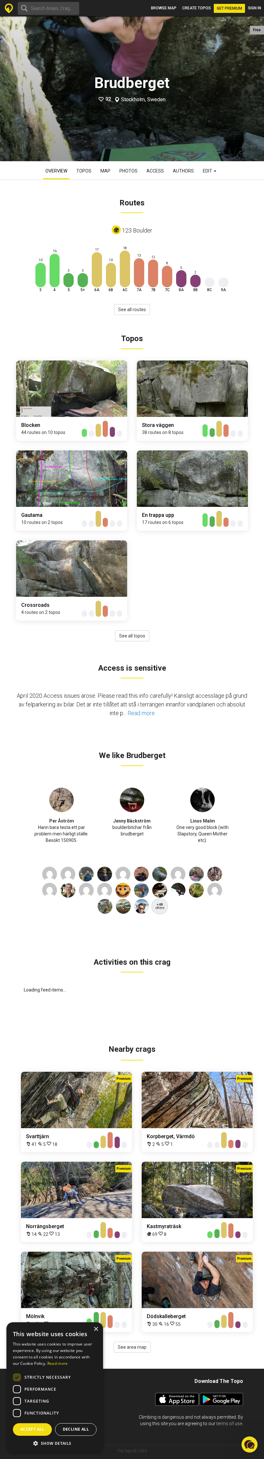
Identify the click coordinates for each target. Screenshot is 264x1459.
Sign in (254, 8)
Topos (83, 170)
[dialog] (54, 1387)
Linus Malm (202, 820)
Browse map (163, 8)
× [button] (95, 1329)
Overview (56, 170)
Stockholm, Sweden (143, 99)
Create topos (196, 8)
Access (155, 170)
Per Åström (61, 820)
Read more (141, 713)
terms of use (229, 1423)
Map (105, 170)
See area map (132, 1347)
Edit (208, 170)
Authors (183, 170)
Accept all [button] (32, 1429)
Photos (128, 170)
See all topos (132, 635)
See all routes (132, 309)
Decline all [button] (76, 1429)
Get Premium (229, 8)
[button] (55, 1443)
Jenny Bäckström (132, 820)
